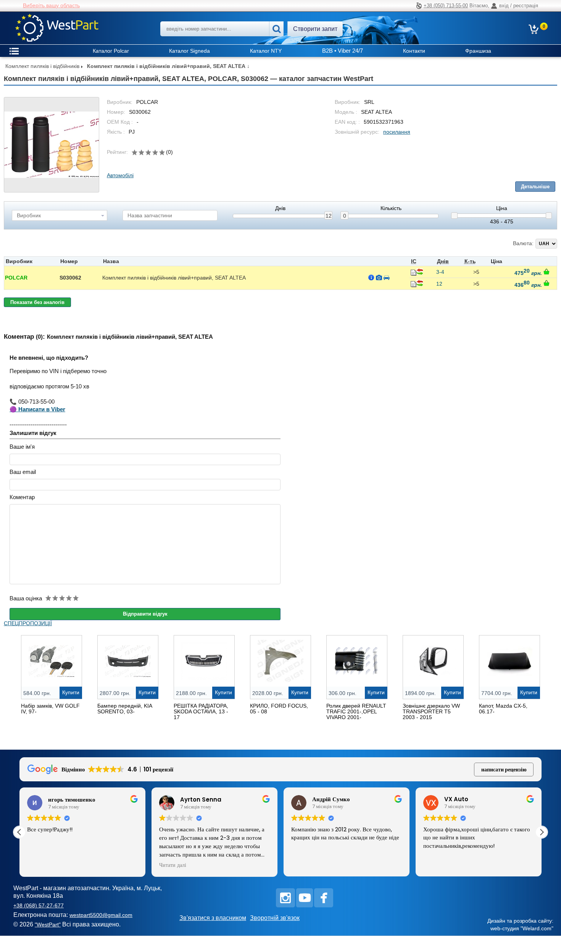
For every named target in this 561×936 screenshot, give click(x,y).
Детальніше (535, 186)
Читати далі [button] (172, 865)
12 (329, 216)
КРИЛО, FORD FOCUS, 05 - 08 (279, 709)
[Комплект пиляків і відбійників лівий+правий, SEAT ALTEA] (51, 144)
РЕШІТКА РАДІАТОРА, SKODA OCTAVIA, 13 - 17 (201, 711)
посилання (396, 132)
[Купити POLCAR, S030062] (546, 271)
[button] (541, 832)
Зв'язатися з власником (212, 918)
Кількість (390, 208)
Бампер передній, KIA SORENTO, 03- (124, 709)
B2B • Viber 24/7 (342, 50)
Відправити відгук (145, 614)
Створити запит (315, 29)
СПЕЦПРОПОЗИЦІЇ (28, 623)
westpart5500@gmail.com (100, 915)
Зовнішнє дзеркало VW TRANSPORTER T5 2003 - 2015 (431, 711)
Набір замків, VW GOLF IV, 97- (50, 709)
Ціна (501, 208)
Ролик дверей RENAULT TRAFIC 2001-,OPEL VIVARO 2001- (356, 711)
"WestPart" (48, 924)
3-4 (440, 272)
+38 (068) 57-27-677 (38, 905)
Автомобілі (120, 175)
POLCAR (16, 278)
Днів (280, 208)
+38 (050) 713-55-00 (446, 5)
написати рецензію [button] (504, 769)
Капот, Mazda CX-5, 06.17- (503, 709)
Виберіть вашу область (51, 5)
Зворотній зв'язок (275, 918)
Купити (70, 692)
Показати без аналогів (37, 302)
